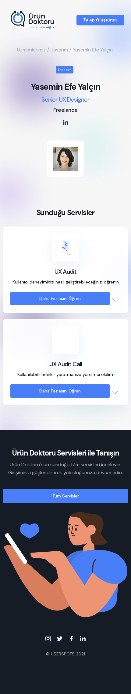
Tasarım (59, 50)
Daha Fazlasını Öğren (60, 298)
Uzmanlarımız (31, 50)
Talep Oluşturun (100, 19)
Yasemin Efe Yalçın (93, 50)
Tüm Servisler (65, 496)
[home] (33, 20)
